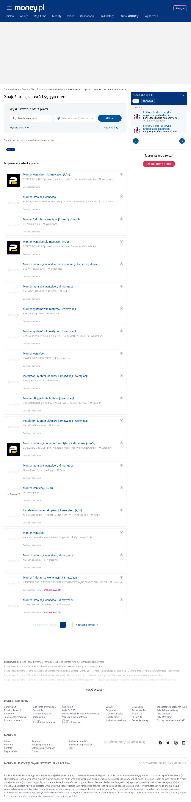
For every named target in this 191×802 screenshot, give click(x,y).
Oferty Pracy (37, 89)
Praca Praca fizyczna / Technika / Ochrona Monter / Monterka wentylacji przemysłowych (48, 680)
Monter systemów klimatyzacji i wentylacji (49, 309)
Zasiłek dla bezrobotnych (74, 717)
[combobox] (31, 118)
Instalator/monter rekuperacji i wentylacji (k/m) (52, 510)
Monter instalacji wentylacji (40, 197)
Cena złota (37, 710)
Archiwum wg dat (78, 741)
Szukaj (109, 118)
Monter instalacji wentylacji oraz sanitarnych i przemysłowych (61, 264)
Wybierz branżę (18, 127)
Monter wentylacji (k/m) (38, 488)
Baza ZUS (137, 717)
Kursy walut (10, 707)
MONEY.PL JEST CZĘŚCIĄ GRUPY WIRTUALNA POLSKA (37, 763)
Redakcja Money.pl (141, 720)
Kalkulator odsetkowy (167, 710)
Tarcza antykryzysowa (15, 717)
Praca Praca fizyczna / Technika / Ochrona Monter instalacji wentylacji (124, 675)
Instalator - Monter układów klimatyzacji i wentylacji (55, 376)
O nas (7, 741)
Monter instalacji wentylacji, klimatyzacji (48, 286)
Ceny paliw (137, 707)
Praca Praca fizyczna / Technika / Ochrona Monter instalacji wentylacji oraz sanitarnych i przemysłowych (57, 684)
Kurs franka (67, 707)
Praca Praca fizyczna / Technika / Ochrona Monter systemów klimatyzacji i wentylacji (47, 671)
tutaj (74, 796)
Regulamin (37, 741)
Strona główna (11, 89)
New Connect (163, 713)
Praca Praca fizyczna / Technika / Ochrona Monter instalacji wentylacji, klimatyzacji (62, 662)
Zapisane (148, 101)
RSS (71, 748)
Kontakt (8, 748)
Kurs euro (9, 713)
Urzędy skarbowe (114, 713)
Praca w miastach (13, 720)
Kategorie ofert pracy (56, 89)
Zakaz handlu (139, 710)
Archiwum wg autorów (80, 744)
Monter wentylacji (34, 353)
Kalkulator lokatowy (116, 720)
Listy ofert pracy (164, 717)
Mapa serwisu (11, 751)
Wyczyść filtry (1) (113, 127)
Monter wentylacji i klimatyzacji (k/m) (46, 174)
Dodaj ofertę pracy (159, 164)
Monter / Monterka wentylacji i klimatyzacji (50, 577)
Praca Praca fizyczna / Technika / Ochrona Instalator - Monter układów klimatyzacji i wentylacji (52, 666)
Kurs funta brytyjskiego (44, 707)
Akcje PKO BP (68, 710)
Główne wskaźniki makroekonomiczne (81, 713)
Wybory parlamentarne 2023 (170, 720)
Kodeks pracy (113, 717)
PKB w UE (137, 713)
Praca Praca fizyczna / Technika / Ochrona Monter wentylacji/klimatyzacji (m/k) (137, 680)
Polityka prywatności (42, 744)
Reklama (8, 744)
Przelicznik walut (12, 710)
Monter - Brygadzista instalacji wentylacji (48, 398)
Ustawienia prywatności (44, 748)
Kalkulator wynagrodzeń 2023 (171, 707)
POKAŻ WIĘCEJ (94, 689)
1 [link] (63, 624)
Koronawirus (38, 717)
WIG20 (109, 707)
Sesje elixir (111, 710)
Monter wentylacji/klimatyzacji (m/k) (46, 241)
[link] (65, 180)
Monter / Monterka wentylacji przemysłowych (51, 219)
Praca (25, 89)
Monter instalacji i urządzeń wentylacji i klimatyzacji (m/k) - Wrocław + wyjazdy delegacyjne (61, 443)
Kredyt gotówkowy (71, 722)
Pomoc (35, 751)
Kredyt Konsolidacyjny (43, 722)
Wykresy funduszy (41, 713)
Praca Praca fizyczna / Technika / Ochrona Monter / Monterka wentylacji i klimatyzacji (136, 671)
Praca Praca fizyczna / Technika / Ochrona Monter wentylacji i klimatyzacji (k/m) (44, 675)
